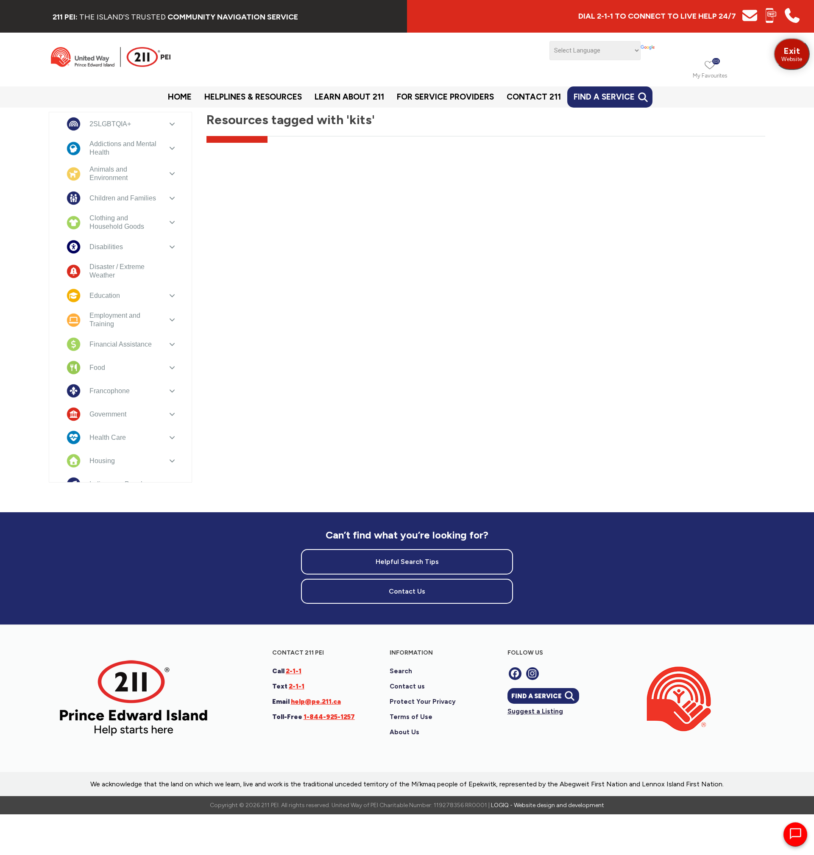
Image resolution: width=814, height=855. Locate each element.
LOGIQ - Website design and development (547, 805)
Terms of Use (411, 717)
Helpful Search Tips (407, 562)
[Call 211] (792, 21)
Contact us (407, 686)
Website (791, 54)
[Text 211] (771, 21)
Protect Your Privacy (423, 701)
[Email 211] (749, 21)
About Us (404, 732)
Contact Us (407, 591)
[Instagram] (532, 673)
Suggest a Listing (535, 711)
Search (401, 671)
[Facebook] (515, 673)
